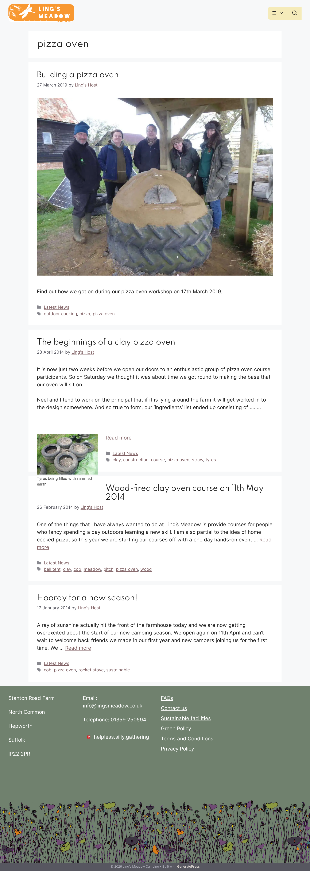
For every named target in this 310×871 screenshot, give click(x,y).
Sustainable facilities (186, 718)
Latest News (56, 307)
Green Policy (176, 728)
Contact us (174, 708)
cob (77, 569)
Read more (119, 438)
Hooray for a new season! (87, 598)
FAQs (167, 698)
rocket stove (91, 669)
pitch (108, 569)
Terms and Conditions (187, 739)
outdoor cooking (60, 313)
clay (117, 459)
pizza (85, 313)
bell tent (52, 569)
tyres (211, 459)
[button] (282, 13)
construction (135, 459)
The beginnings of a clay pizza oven (106, 342)
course (158, 459)
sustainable (118, 669)
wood (146, 569)
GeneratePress (188, 866)
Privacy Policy (177, 749)
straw (197, 459)
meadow (92, 569)
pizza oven (104, 313)
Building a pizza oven (78, 75)
